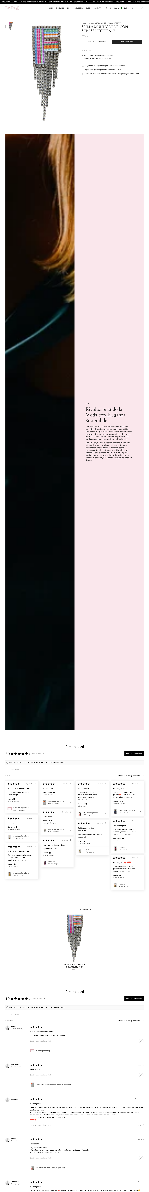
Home (84, 23)
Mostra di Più (82, 800)
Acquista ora (127, 42)
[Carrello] (142, 8)
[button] (69, 8)
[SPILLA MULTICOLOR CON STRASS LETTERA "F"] (75, 938)
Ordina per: (122, 776)
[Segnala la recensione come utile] (141, 1041)
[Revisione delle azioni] (35, 783)
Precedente (17, 73)
